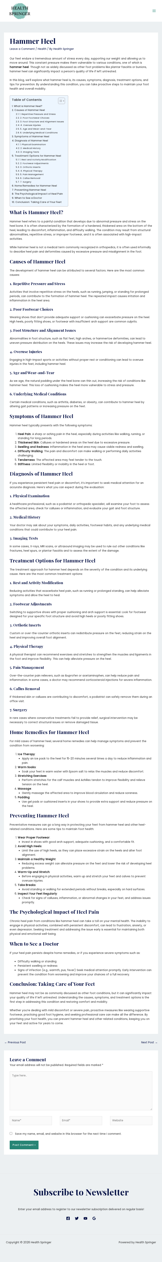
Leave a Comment (22, 49)
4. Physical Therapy (31, 170)
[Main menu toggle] (154, 11)
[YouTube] (85, 1218)
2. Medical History (30, 148)
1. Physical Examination (33, 144)
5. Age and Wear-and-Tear (35, 128)
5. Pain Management (32, 174)
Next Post (149, 1042)
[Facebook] (68, 1218)
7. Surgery (25, 181)
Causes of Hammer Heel (29, 110)
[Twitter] (77, 1218)
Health (42, 49)
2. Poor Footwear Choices (34, 117)
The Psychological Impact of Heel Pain (39, 193)
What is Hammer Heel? (28, 106)
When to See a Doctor (28, 198)
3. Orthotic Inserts (30, 167)
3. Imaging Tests (29, 151)
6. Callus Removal (30, 178)
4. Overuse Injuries (30, 125)
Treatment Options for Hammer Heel (38, 155)
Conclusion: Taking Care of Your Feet (38, 202)
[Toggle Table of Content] (59, 101)
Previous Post (15, 1042)
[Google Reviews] (94, 1218)
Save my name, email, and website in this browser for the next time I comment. (68, 1134)
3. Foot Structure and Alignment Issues (42, 121)
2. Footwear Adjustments (34, 163)
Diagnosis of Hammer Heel (31, 140)
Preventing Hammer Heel (30, 189)
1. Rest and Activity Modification (38, 159)
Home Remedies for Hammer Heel (36, 185)
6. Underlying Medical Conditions (39, 132)
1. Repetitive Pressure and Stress (38, 114)
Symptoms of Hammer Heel (31, 136)
